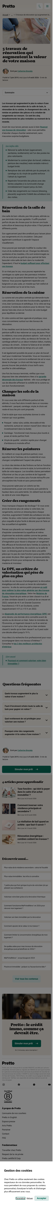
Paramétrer (20, 1198)
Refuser (30, 1198)
